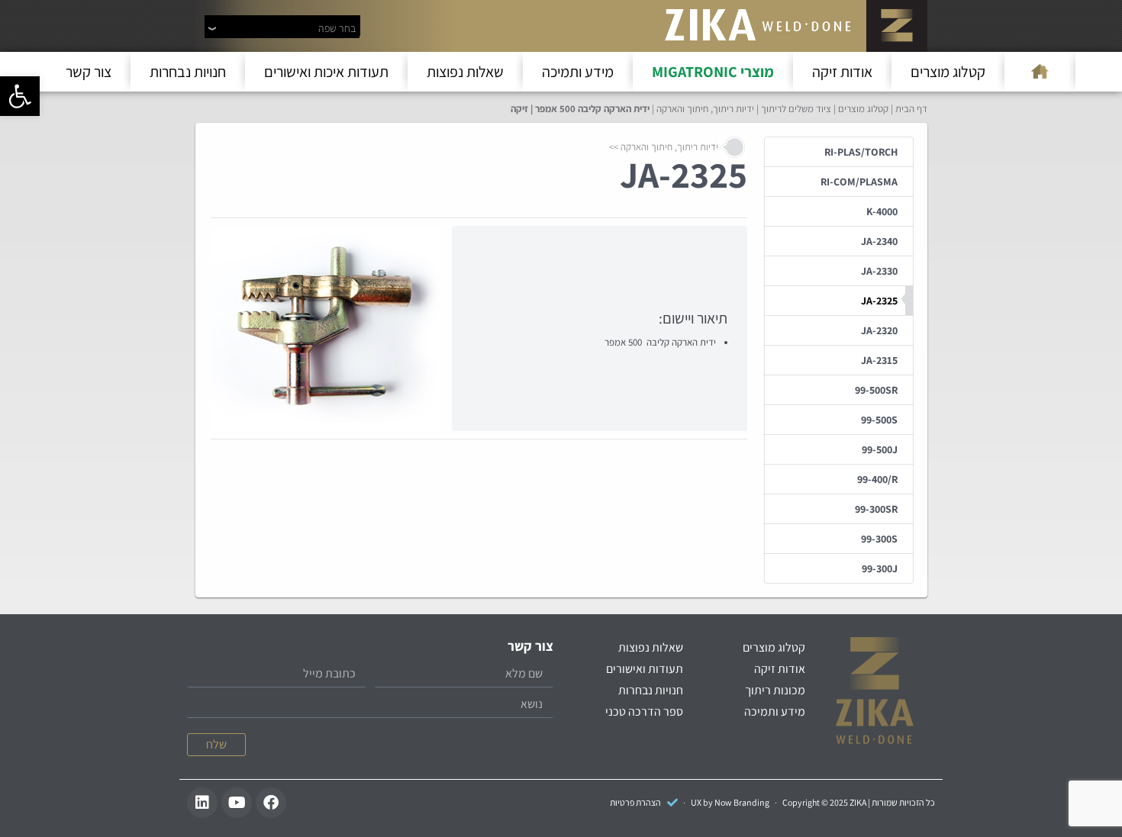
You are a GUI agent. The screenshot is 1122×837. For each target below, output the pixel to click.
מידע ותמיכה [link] (578, 72)
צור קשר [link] (88, 72)
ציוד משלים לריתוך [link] (796, 108)
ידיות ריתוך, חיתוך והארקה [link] (705, 108)
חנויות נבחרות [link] (188, 72)
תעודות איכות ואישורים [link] (326, 72)
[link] (20, 96)
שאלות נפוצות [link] (465, 72)
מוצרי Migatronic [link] (713, 72)
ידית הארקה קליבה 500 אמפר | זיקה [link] (580, 108)
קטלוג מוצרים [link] (948, 72)
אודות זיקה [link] (842, 72)
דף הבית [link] (911, 108)
